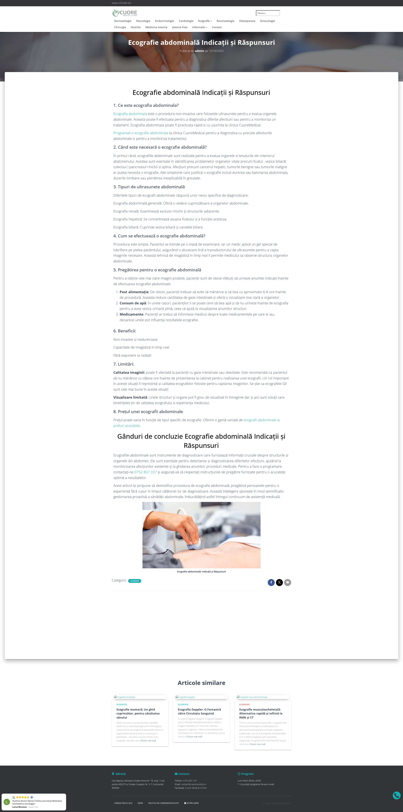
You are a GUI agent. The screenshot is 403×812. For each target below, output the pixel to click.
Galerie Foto (179, 27)
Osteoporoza (247, 21)
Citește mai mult (148, 740)
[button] (14, 793)
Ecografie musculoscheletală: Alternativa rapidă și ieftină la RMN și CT (260, 713)
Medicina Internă (156, 27)
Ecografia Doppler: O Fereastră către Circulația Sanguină (199, 711)
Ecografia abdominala (130, 113)
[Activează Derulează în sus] (397, 806)
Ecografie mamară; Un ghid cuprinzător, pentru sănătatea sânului (138, 713)
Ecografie (204, 21)
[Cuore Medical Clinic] (124, 13)
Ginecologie (267, 21)
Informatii (199, 27)
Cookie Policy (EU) (123, 803)
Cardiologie (186, 21)
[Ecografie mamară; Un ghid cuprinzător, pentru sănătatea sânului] (124, 696)
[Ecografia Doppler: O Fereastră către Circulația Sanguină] (185, 696)
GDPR (140, 803)
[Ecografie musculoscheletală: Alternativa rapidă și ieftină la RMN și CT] (252, 696)
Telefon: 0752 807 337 (121, 3)
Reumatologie (225, 21)
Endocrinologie (164, 21)
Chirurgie (120, 27)
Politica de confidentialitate (163, 803)
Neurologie (143, 21)
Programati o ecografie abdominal (139, 132)
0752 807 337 (145, 472)
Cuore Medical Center (196, 787)
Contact (217, 27)
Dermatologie (122, 21)
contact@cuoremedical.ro (193, 784)
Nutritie (136, 27)
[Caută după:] (270, 15)
